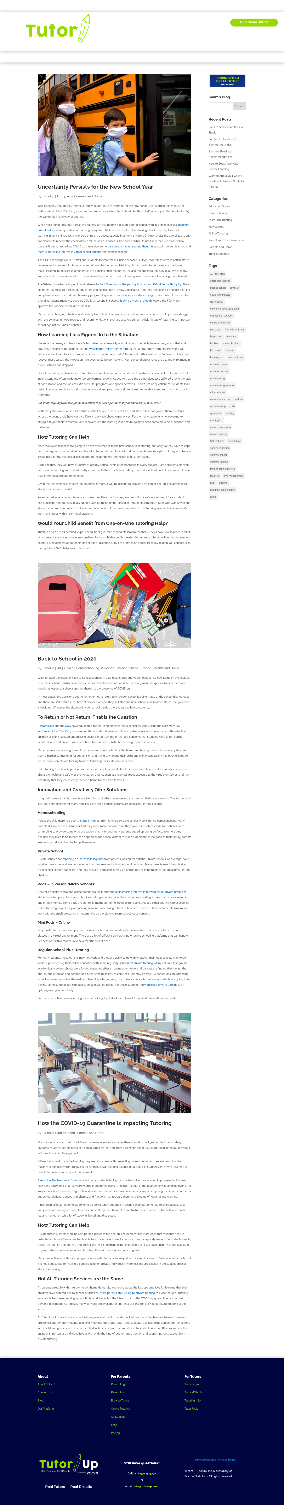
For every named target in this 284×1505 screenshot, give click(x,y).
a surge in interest (89, 820)
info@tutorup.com (146, 1486)
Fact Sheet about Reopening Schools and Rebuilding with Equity (140, 284)
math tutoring (217, 378)
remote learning (218, 434)
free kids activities (234, 329)
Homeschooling (87, 668)
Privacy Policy (227, 1459)
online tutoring (218, 406)
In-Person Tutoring (114, 668)
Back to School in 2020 (67, 658)
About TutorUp (47, 1384)
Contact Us (45, 1392)
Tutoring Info (193, 1400)
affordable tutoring (220, 281)
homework (216, 350)
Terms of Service (205, 1459)
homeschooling (231, 343)
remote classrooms (220, 427)
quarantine (216, 413)
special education (220, 448)
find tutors (215, 329)
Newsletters (216, 226)
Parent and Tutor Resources (226, 240)
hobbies (214, 343)
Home (154, 22)
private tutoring (143, 963)
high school (216, 336)
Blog (205, 22)
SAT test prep (217, 441)
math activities (235, 357)
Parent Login (119, 1384)
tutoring (223, 483)
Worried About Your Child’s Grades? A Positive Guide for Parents (227, 181)
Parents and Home (89, 196)
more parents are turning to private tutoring (127, 1293)
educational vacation (221, 315)
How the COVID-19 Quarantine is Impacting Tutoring (105, 1123)
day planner (216, 301)
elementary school (220, 322)
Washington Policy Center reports (110, 348)
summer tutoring (219, 462)
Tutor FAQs (191, 1408)
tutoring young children (222, 490)
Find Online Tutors (254, 22)
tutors (213, 496)
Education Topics (219, 206)
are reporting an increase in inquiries (81, 859)
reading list (216, 420)
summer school (218, 455)
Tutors (189, 22)
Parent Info (118, 1392)
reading (230, 413)
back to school (218, 288)
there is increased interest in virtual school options (69, 251)
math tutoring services (222, 385)
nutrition (238, 399)
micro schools (217, 392)
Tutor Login (192, 1384)
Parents (170, 22)
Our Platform (46, 1408)
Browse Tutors (120, 1400)
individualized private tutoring (159, 984)
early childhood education (224, 308)
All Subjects (118, 1416)
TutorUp (48, 196)
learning (229, 350)
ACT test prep (217, 274)
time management (233, 476)
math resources (218, 364)
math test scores (219, 371)
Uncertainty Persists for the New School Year (95, 187)
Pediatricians (46, 725)
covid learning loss (220, 294)
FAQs (114, 1424)
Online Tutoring (140, 668)
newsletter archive (220, 399)
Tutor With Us (193, 1392)
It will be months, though (136, 300)
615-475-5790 (147, 1473)
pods (232, 406)
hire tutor (231, 336)
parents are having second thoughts (130, 246)
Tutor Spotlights (219, 253)
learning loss (217, 357)
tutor (212, 483)
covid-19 (234, 288)
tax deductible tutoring (222, 469)
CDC (68, 725)
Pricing (115, 1433)
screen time (234, 441)
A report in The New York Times (58, 1180)
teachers (215, 476)
